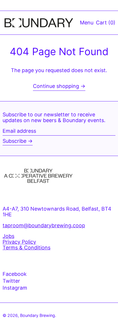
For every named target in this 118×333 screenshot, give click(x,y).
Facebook (15, 274)
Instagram (15, 288)
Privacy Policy (19, 242)
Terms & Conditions (26, 248)
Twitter (11, 281)
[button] (105, 22)
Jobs (8, 236)
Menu (86, 23)
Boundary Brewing (37, 315)
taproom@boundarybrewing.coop (44, 225)
